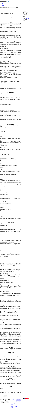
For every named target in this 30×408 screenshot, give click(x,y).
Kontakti (12, 401)
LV (28, 0)
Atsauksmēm (12, 400)
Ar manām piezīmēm (4, 395)
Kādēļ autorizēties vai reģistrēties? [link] (4, 10)
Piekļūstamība (18, 401)
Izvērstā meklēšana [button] (2, 8)
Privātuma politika (18, 400)
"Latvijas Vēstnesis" (25, 19)
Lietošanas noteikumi (18, 399)
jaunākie (3, 5)
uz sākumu (1, 6)
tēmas (2, 4)
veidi (2, 3)
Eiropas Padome (27, 18)
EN (29, 0)
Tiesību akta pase (25, 11)
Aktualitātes (12, 399)
